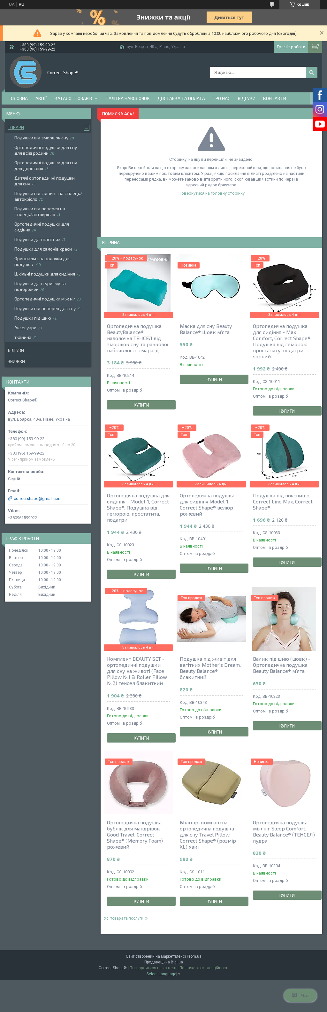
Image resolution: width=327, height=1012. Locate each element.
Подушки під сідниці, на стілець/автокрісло (48, 196)
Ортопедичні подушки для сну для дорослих (45, 165)
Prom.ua (194, 956)
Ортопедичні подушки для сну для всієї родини (45, 150)
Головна (18, 98)
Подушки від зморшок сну (41, 137)
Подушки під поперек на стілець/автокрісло (39, 211)
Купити (141, 405)
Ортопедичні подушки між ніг (44, 298)
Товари (16, 127)
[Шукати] (311, 72)
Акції (41, 98)
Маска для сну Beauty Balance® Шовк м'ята (206, 329)
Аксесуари (25, 327)
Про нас (221, 98)
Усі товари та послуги (123, 918)
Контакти (274, 98)
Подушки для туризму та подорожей (40, 286)
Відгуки (246, 98)
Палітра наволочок (128, 98)
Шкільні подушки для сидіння (44, 273)
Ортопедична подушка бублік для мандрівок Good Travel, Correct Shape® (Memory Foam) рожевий (135, 834)
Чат (305, 995)
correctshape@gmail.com (38, 498)
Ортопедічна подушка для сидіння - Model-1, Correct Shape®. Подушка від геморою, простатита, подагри (138, 507)
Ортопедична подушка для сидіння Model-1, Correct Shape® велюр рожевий (207, 504)
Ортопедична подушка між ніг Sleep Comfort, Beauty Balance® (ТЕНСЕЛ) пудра (284, 831)
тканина (23, 337)
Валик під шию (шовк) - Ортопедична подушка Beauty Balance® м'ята (281, 665)
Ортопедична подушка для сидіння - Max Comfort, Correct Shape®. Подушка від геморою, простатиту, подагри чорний (282, 341)
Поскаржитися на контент (153, 968)
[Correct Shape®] (26, 72)
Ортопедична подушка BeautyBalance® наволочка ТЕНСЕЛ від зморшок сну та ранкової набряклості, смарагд (137, 338)
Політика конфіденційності (203, 968)
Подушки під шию (32, 318)
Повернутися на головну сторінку (212, 193)
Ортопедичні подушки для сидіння (41, 226)
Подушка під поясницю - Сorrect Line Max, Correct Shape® (283, 501)
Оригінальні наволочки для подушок (42, 261)
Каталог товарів (73, 98)
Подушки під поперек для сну (45, 308)
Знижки (16, 361)
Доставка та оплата (181, 98)
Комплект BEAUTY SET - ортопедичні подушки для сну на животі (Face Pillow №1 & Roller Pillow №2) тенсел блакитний (137, 671)
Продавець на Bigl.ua (163, 962)
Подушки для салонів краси (43, 249)
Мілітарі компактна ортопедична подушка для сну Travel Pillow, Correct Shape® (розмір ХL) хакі (208, 834)
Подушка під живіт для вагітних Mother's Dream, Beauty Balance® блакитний (210, 668)
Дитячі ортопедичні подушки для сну (44, 180)
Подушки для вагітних (37, 239)
